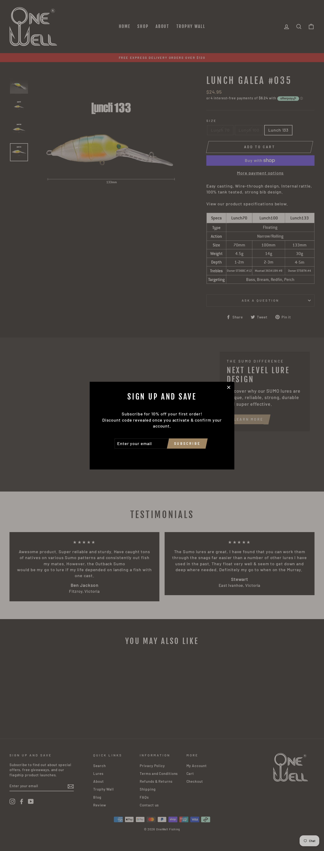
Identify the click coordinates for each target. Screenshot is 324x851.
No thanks (162, 455)
